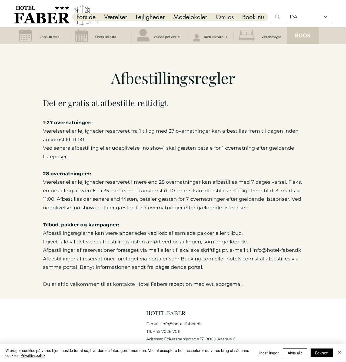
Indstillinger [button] (269, 353)
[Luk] (339, 353)
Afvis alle (295, 353)
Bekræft (321, 353)
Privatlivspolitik (33, 355)
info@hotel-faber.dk (276, 250)
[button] (115, 17)
